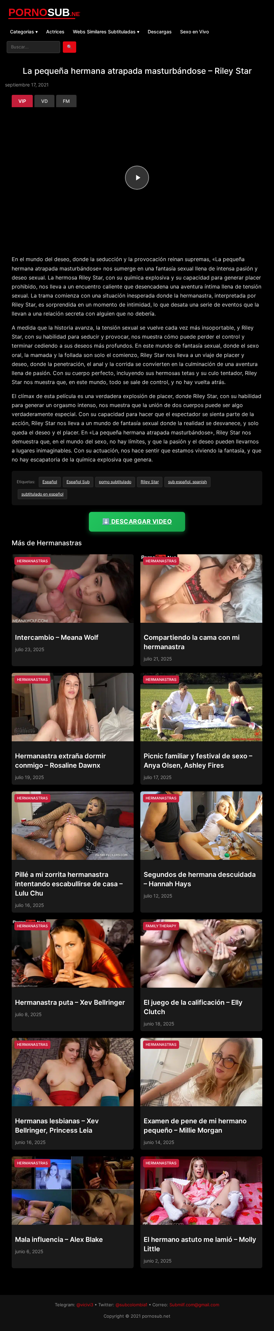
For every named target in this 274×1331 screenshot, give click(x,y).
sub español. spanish (187, 481)
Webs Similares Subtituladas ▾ (106, 31)
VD (44, 101)
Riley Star (150, 481)
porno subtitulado (115, 481)
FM (66, 101)
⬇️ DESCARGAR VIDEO (137, 521)
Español (49, 481)
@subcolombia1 (131, 1304)
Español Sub (78, 481)
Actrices (55, 31)
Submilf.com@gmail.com (194, 1304)
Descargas (160, 31)
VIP (22, 101)
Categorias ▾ (24, 31)
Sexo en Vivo (194, 31)
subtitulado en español (42, 494)
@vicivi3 (85, 1304)
